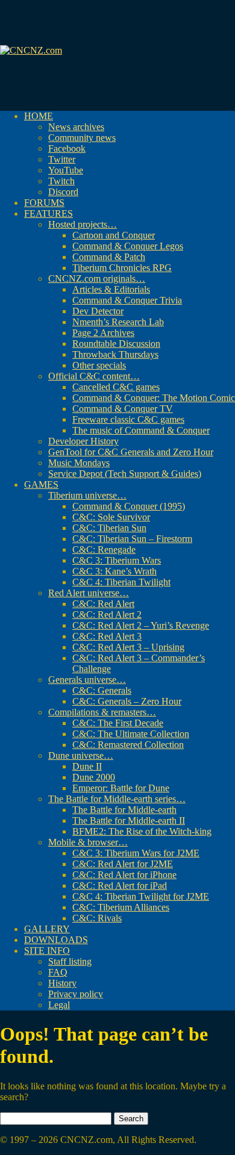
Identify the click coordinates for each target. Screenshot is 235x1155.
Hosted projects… (82, 224)
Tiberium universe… (87, 495)
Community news (82, 137)
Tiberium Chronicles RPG (122, 268)
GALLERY (47, 929)
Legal (59, 1005)
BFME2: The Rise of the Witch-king (142, 831)
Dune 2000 (93, 777)
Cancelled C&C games (116, 387)
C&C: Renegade (104, 549)
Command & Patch (108, 257)
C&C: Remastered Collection (128, 744)
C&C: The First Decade (117, 723)
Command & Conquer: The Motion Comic (153, 398)
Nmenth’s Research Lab (118, 322)
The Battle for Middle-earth (124, 810)
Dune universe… (80, 755)
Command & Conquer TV (122, 408)
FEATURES (48, 213)
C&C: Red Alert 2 (107, 614)
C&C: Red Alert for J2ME (122, 864)
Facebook (67, 148)
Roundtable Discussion (116, 343)
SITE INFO (47, 950)
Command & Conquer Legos (127, 246)
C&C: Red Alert (103, 604)
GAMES (41, 484)
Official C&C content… (94, 376)
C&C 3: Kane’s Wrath (114, 571)
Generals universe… (87, 679)
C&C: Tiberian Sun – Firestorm (132, 539)
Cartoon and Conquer (113, 235)
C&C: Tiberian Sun (109, 528)
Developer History (83, 441)
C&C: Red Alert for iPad (119, 885)
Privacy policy (75, 994)
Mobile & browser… (88, 842)
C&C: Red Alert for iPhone (124, 875)
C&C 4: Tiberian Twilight (121, 582)
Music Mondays (79, 463)
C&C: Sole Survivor (111, 517)
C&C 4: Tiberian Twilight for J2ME (140, 896)
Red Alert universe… (88, 593)
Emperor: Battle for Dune (120, 788)
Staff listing (70, 961)
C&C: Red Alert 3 (107, 636)
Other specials (99, 365)
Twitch (61, 181)
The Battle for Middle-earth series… (117, 799)
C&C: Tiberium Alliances (120, 907)
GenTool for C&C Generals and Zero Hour (130, 452)
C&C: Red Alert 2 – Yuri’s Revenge (140, 625)
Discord (63, 192)
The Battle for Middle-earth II (128, 820)
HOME (38, 116)
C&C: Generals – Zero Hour (126, 701)
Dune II (87, 766)
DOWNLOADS (56, 940)
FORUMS (44, 203)
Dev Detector (98, 311)
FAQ (57, 972)
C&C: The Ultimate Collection (130, 734)
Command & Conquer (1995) (128, 506)
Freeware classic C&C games (128, 419)
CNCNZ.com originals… (96, 278)
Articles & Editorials (111, 289)
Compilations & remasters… (102, 712)
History (62, 983)
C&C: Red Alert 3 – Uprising (128, 647)
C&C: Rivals (97, 918)
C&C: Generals (101, 690)
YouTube (65, 170)
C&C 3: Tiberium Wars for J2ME (135, 853)
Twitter (61, 159)
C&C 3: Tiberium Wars (116, 560)
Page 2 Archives (103, 333)
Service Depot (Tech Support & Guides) (124, 474)
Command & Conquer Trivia (127, 300)
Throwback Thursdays (115, 354)
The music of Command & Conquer (141, 430)
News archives (76, 127)
